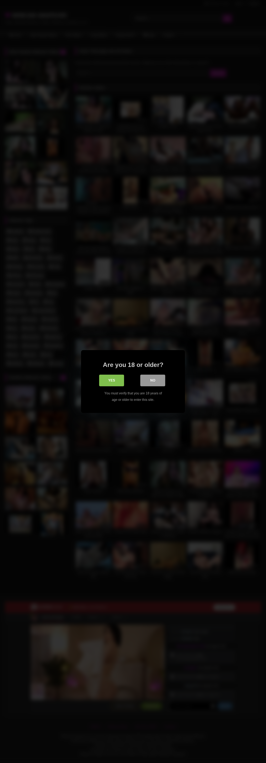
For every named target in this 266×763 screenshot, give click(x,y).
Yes (111, 380)
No (152, 380)
